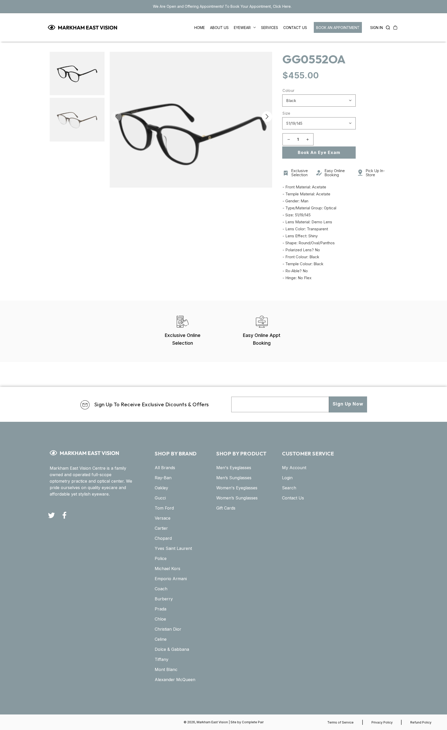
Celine (161, 639)
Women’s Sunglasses (237, 498)
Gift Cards (225, 508)
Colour (288, 90)
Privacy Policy (382, 722)
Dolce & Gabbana (172, 649)
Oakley (161, 487)
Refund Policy (420, 722)
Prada (160, 609)
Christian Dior (168, 629)
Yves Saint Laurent (173, 548)
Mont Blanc (166, 669)
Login (287, 477)
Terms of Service (340, 722)
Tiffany (161, 659)
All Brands (165, 467)
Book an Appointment (338, 27)
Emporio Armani (171, 578)
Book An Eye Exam (319, 152)
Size (286, 113)
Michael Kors (167, 568)
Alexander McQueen (175, 679)
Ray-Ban (163, 477)
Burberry (164, 598)
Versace (162, 518)
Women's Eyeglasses (236, 487)
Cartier (161, 528)
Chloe (160, 619)
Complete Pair (253, 722)
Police (161, 558)
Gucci (160, 498)
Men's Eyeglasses (233, 467)
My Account (294, 467)
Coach (161, 588)
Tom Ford (164, 508)
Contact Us (293, 498)
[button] (386, 27)
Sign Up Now (348, 404)
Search (289, 487)
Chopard (163, 538)
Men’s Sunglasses (233, 477)
